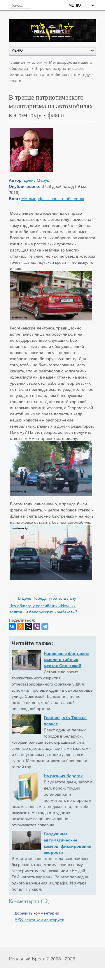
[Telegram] (44, 626)
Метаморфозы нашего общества (52, 198)
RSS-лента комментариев (39, 919)
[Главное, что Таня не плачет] (26, 724)
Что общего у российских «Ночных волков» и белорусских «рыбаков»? (43, 609)
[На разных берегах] (26, 788)
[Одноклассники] (20, 626)
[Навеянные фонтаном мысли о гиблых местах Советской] (26, 660)
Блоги (37, 62)
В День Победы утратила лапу (47, 598)
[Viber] (36, 626)
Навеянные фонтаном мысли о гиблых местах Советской (66, 659)
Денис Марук (36, 180)
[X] (28, 626)
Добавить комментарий (37, 913)
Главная (17, 62)
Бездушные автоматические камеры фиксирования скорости (67, 843)
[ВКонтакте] (12, 626)
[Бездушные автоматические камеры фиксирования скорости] (26, 841)
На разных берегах (63, 775)
